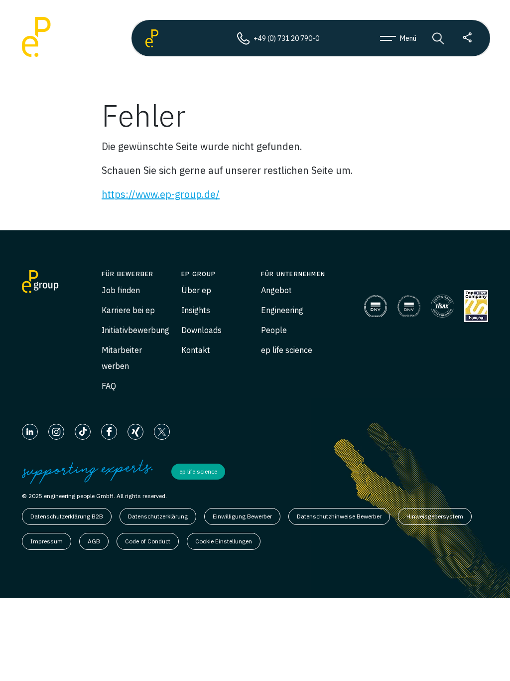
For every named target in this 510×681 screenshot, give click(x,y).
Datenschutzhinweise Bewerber (339, 516)
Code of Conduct (147, 541)
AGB (94, 541)
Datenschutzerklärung (158, 516)
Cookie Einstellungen (223, 541)
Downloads (201, 330)
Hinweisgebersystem (434, 516)
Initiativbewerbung (135, 330)
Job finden (121, 290)
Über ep (196, 290)
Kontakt (195, 350)
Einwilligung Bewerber (242, 516)
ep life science (286, 350)
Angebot (276, 290)
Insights (195, 310)
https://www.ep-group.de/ (161, 194)
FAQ (109, 386)
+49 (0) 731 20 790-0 (286, 38)
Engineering (282, 310)
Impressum (46, 541)
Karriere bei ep (128, 310)
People (274, 330)
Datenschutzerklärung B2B (66, 516)
